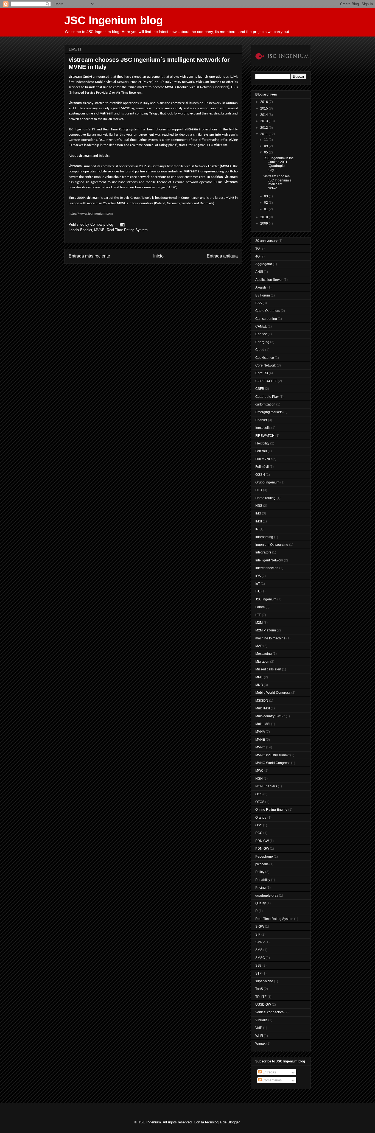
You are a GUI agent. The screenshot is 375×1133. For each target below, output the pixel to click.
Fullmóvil (262, 467)
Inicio (158, 256)
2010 (264, 217)
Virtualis (261, 1020)
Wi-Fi (259, 1036)
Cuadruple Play (267, 397)
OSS (258, 825)
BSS (258, 303)
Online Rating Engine (271, 810)
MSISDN (261, 701)
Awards (261, 287)
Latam (260, 607)
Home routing (265, 498)
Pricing (260, 887)
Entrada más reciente (89, 256)
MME (259, 677)
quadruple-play (266, 895)
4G (257, 256)
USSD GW (263, 1004)
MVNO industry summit (272, 755)
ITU (258, 591)
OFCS (259, 802)
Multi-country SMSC (270, 716)
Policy (259, 872)
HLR (258, 490)
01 (266, 209)
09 (266, 146)
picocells (261, 864)
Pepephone (264, 856)
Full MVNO (263, 459)
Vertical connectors (269, 1012)
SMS (258, 950)
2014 (264, 115)
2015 (264, 108)
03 (266, 196)
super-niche (264, 981)
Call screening (266, 319)
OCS (258, 794)
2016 (264, 102)
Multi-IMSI (262, 724)
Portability (262, 880)
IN (257, 529)
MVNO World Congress (272, 763)
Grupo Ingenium (267, 482)
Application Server (269, 280)
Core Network (265, 365)
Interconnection (266, 568)
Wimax (260, 1043)
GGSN (260, 475)
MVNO (260, 747)
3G (257, 248)
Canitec (261, 334)
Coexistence (264, 358)
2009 (264, 223)
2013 (264, 121)
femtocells (262, 428)
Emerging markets (268, 412)
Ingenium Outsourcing (271, 545)
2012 (264, 128)
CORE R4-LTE (266, 381)
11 (266, 140)
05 (266, 152)
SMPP (260, 942)
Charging (262, 342)
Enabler (86, 230)
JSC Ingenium (265, 599)
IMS (258, 513)
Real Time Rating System (127, 230)
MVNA (260, 732)
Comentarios (272, 1080)
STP (258, 973)
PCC (258, 833)
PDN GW (262, 841)
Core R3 (261, 373)
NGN (259, 778)
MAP (258, 646)
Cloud (259, 350)
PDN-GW (262, 849)
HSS (258, 506)
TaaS (259, 989)
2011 (264, 134)
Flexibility (262, 443)
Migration (262, 662)
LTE (258, 615)
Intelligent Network (269, 560)
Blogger (233, 1122)
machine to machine (270, 638)
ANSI (259, 272)
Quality (260, 903)
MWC (259, 771)
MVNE (99, 230)
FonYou (261, 451)
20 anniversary (266, 241)
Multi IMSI (262, 708)
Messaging (263, 654)
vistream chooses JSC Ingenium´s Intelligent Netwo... (278, 182)
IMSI (258, 521)
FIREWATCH (265, 436)
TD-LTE (261, 997)
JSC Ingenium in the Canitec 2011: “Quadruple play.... (279, 164)
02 (266, 203)
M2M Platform (265, 630)
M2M (259, 623)
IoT (257, 584)
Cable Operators (267, 311)
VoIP (258, 1028)
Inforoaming (264, 537)
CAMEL (261, 326)
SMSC (260, 958)
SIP (258, 934)
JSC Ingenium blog (113, 20)
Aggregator (263, 264)
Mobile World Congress (272, 693)
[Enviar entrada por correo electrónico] (121, 224)
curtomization (265, 404)
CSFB (259, 389)
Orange (261, 817)
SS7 (258, 965)
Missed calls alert (268, 669)
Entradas (269, 1072)
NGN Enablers (266, 786)
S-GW (259, 926)
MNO (259, 685)
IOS (258, 576)
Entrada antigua (222, 256)
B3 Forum (262, 295)
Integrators (263, 552)
